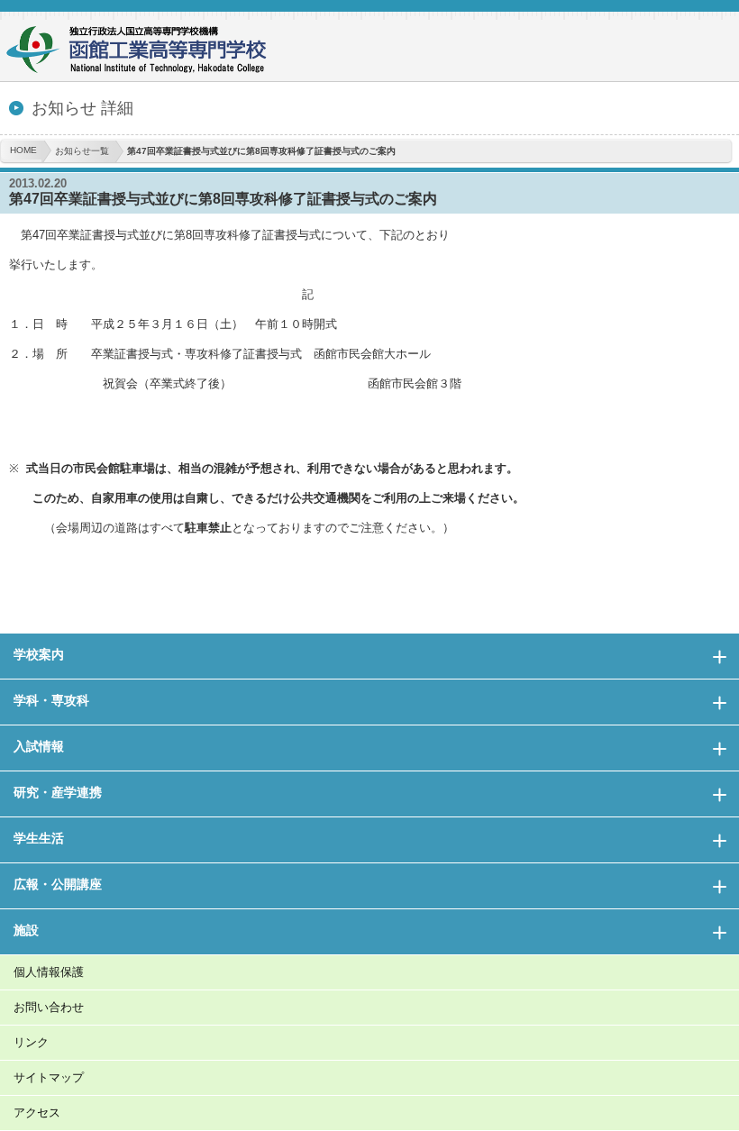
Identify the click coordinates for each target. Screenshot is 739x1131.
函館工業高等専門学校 (144, 52)
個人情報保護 (49, 972)
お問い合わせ (49, 1007)
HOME (23, 150)
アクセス (37, 1112)
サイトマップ (49, 1077)
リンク (31, 1042)
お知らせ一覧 (82, 151)
